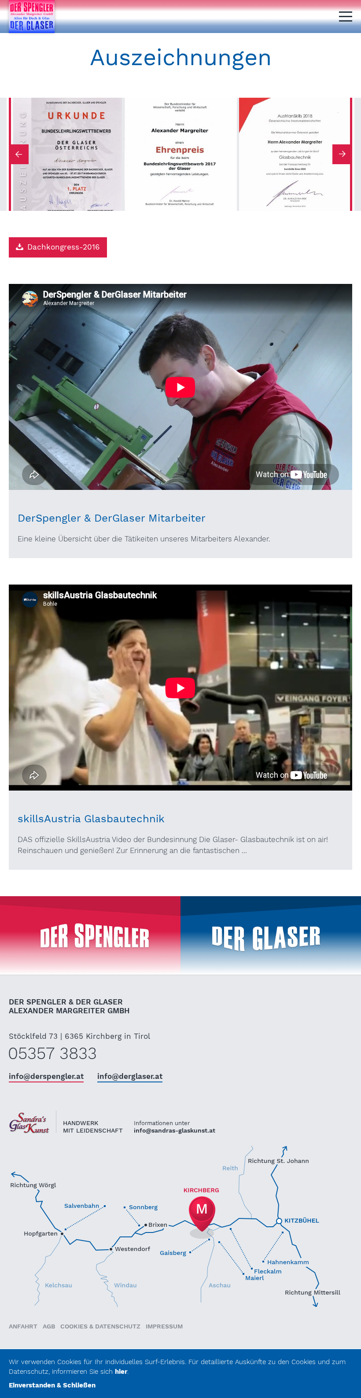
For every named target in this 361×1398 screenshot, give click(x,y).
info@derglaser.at (129, 1076)
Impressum (164, 1326)
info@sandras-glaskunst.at (174, 1130)
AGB (49, 1326)
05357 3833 (52, 1053)
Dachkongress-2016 (63, 247)
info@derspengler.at (46, 1076)
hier (121, 1372)
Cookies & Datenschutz (100, 1326)
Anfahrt (23, 1326)
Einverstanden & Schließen (52, 1385)
